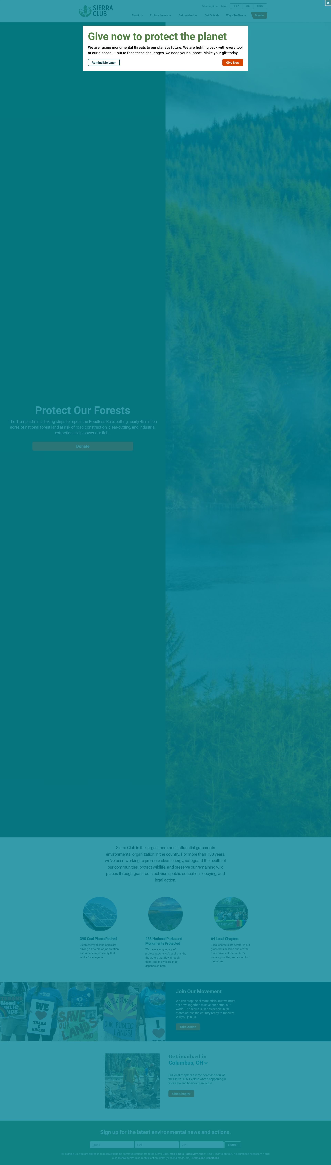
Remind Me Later (104, 62)
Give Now (232, 62)
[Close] (328, 3)
